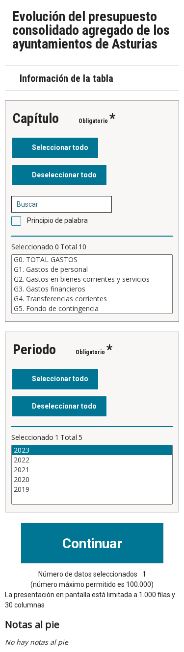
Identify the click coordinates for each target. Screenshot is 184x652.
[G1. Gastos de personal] (92, 269)
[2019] (92, 489)
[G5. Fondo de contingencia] (92, 309)
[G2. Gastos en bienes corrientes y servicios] (92, 279)
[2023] (92, 450)
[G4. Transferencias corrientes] (92, 299)
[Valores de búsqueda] (101, 204)
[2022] (92, 460)
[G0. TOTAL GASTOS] (92, 260)
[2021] (92, 470)
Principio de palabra (57, 220)
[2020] (92, 479)
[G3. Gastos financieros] (92, 289)
